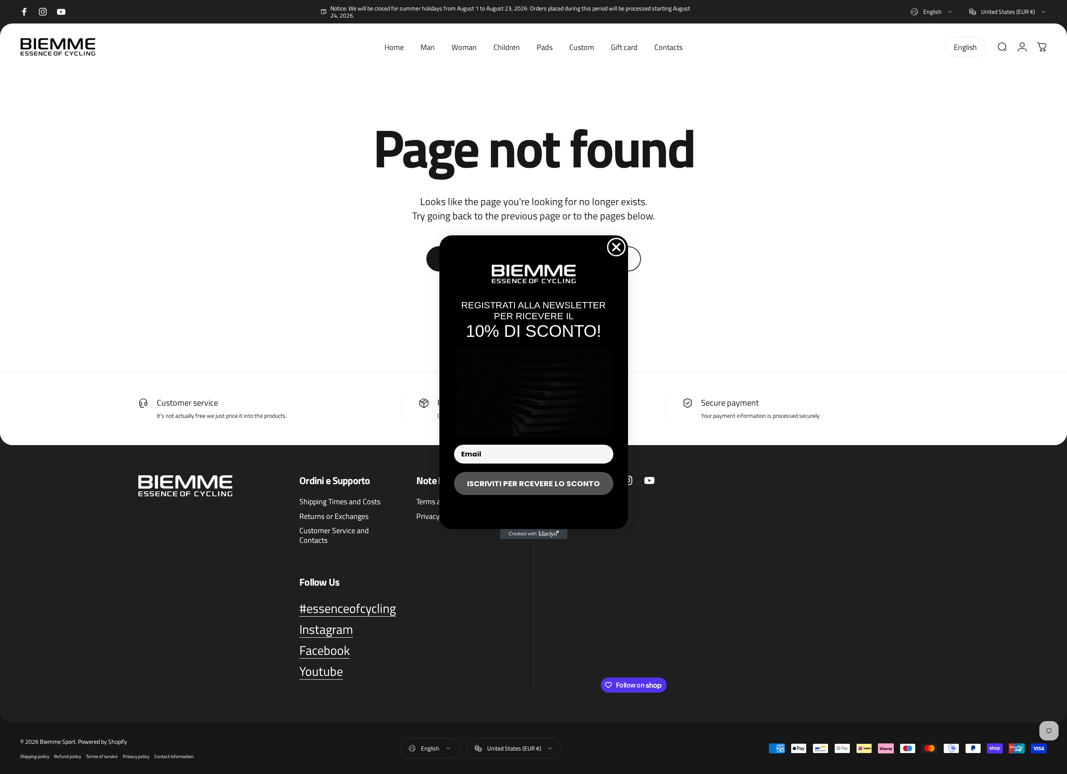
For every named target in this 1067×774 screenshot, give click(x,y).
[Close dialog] (616, 247)
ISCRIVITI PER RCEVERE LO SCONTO (533, 483)
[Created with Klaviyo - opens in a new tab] (533, 534)
